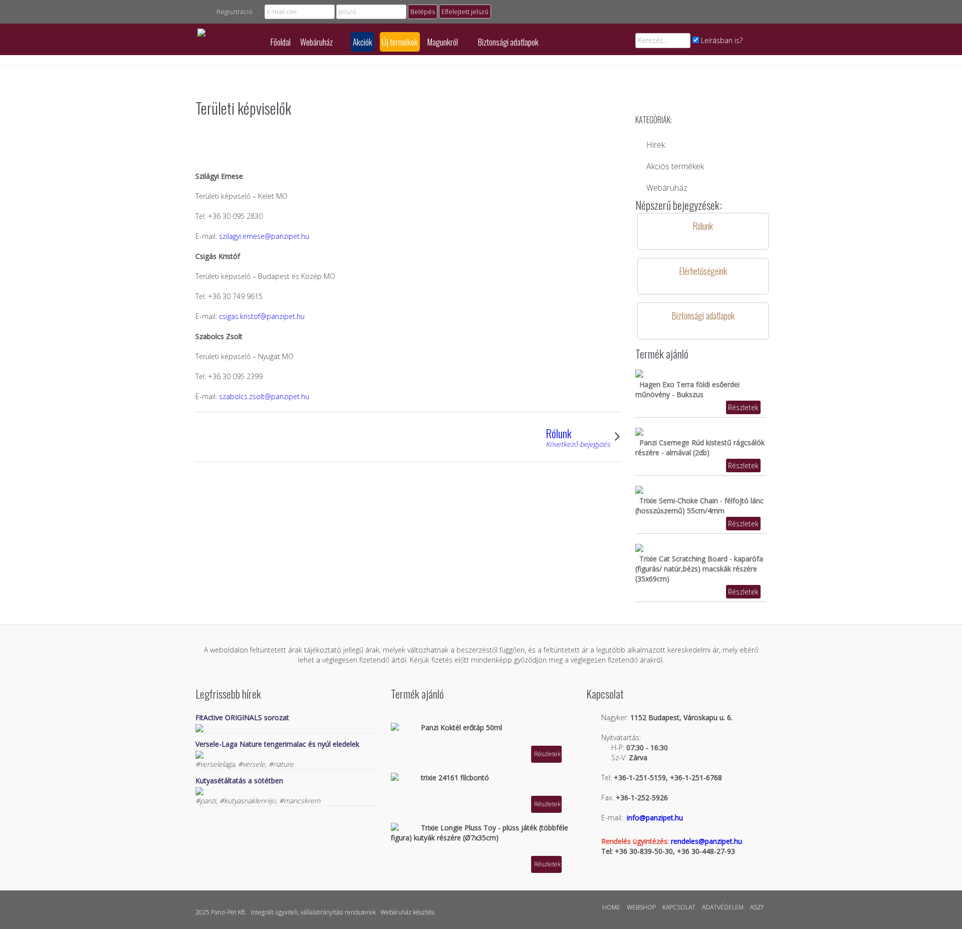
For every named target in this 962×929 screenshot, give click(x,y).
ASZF (757, 907)
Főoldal (281, 42)
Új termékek (400, 42)
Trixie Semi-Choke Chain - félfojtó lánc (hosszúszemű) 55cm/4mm (699, 505)
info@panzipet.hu (655, 817)
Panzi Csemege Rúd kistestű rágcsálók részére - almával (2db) (700, 447)
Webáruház (317, 42)
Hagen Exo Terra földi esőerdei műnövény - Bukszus (687, 389)
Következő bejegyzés (578, 444)
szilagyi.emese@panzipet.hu (264, 236)
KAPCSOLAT (678, 907)
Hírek (655, 144)
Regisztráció (234, 11)
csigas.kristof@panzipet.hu (262, 316)
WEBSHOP (641, 907)
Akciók (362, 42)
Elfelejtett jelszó (465, 11)
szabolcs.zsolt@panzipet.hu (264, 396)
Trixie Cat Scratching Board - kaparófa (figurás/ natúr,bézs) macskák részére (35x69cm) (699, 568)
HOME (611, 907)
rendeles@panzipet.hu (706, 841)
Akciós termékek (675, 166)
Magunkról (443, 42)
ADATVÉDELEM (723, 907)
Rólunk (559, 433)
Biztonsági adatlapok (508, 42)
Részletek (743, 407)
